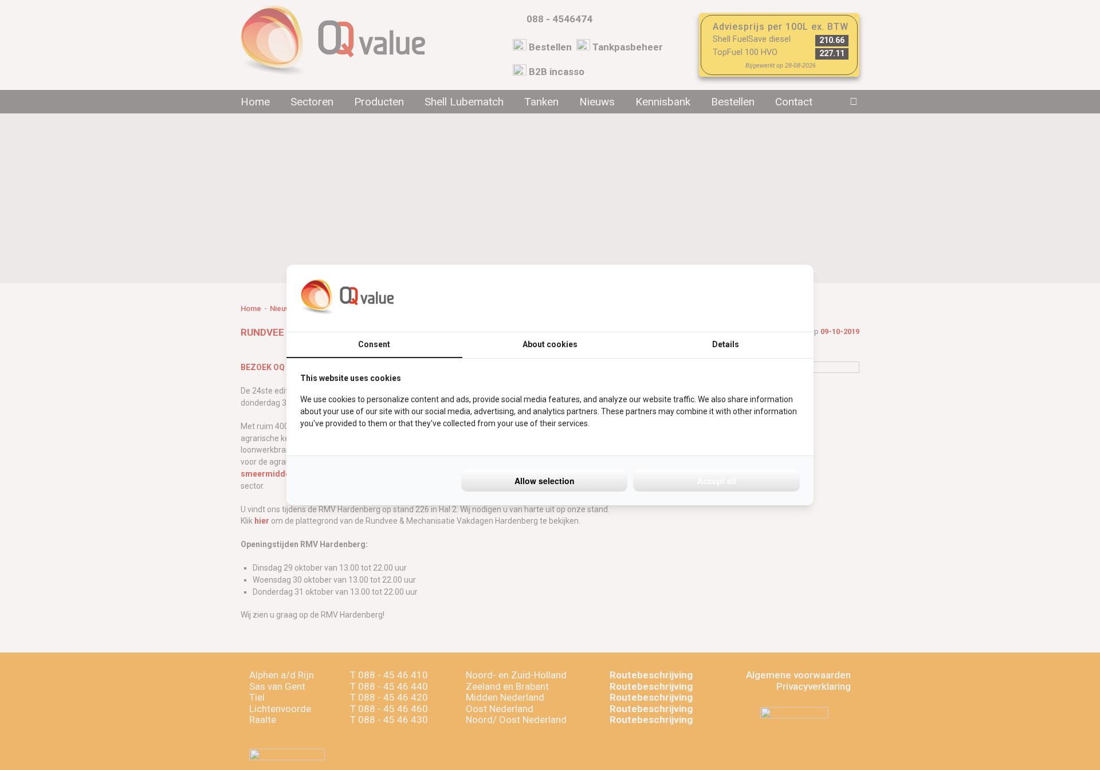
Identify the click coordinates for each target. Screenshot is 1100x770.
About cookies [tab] (550, 344)
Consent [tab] (374, 344)
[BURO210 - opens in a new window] (757, 298)
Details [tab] (725, 344)
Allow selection (544, 480)
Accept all (716, 480)
